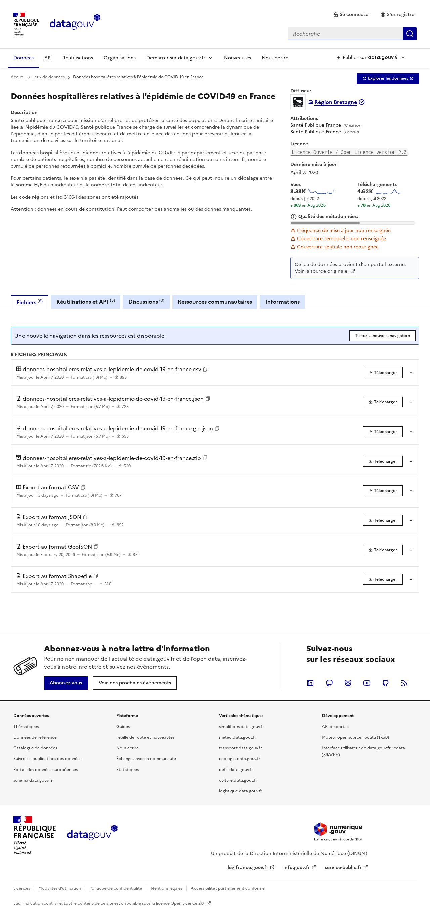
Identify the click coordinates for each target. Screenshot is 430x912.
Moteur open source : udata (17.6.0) (355, 737)
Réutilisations (77, 57)
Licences (21, 888)
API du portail (335, 727)
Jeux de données (49, 77)
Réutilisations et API (85, 301)
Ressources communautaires (215, 302)
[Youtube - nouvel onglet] (367, 683)
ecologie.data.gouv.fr (239, 759)
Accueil (18, 77)
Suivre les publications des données (47, 759)
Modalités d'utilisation (59, 888)
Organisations (120, 57)
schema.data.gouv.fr (33, 780)
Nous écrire (275, 57)
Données (23, 57)
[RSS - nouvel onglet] (404, 683)
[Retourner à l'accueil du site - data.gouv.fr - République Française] (92, 835)
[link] (351, 14)
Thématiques (26, 727)
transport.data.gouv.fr (240, 748)
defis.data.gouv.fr (236, 770)
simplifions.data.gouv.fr (241, 727)
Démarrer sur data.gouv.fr (175, 57)
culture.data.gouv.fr (238, 780)
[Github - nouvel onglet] (385, 683)
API (48, 57)
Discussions (146, 301)
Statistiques (127, 770)
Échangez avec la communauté (146, 759)
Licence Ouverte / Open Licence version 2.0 (349, 152)
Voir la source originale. (322, 271)
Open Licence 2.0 (188, 903)
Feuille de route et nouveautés (145, 737)
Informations (282, 302)
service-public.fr (343, 867)
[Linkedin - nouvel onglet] (310, 683)
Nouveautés (237, 57)
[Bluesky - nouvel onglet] (348, 683)
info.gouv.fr (296, 867)
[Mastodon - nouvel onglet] (329, 683)
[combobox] (352, 33)
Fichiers (29, 302)
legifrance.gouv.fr (248, 867)
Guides (123, 727)
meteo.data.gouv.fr (237, 737)
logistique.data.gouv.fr (240, 791)
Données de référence (35, 737)
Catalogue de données (35, 748)
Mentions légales (166, 888)
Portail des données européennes (45, 770)
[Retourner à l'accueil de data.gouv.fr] (75, 23)
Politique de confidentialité (115, 888)
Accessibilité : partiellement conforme (228, 888)
